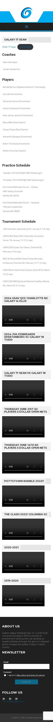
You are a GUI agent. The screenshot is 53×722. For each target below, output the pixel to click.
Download (25, 47)
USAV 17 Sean (9, 47)
